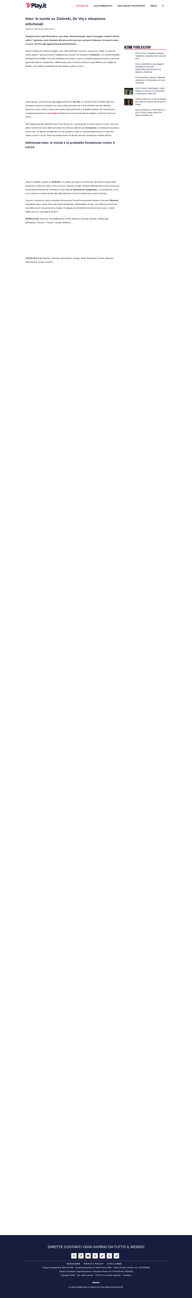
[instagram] (74, 1256)
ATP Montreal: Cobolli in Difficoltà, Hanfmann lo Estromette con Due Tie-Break (150, 80)
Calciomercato (102, 6)
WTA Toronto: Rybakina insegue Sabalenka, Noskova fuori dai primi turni (150, 56)
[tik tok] (102, 1256)
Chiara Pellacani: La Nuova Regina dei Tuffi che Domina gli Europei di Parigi (150, 102)
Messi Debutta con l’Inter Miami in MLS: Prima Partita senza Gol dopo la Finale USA (150, 112)
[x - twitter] (95, 1256)
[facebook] (81, 1256)
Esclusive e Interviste (131, 6)
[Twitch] (109, 1256)
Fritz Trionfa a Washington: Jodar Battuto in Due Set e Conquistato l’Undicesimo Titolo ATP (150, 91)
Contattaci (127, 1275)
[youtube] (88, 1256)
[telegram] (116, 1256)
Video (153, 6)
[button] (163, 6)
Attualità (82, 6)
